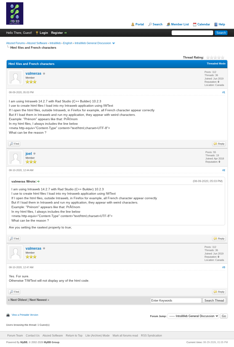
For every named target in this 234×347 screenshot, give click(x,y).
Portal (140, 24)
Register (57, 32)
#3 (223, 267)
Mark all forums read (125, 335)
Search (157, 24)
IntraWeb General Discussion (93, 43)
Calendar (203, 24)
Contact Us (33, 335)
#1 (223, 92)
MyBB (23, 342)
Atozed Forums (15, 43)
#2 (223, 170)
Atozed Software (37, 43)
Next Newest (38, 300)
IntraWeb (55, 43)
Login (44, 32)
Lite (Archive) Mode (97, 335)
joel (29, 154)
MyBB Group (51, 342)
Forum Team (15, 335)
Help (222, 24)
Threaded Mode (216, 63)
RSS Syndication (151, 335)
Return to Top (74, 335)
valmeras (33, 73)
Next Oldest (19, 300)
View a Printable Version (25, 314)
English (67, 43)
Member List (180, 24)
